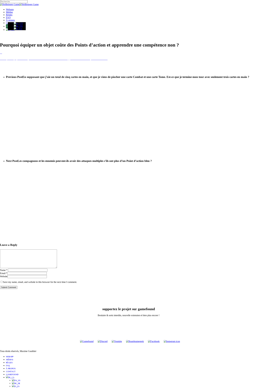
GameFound (12, 374)
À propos (10, 368)
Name (3, 270)
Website (3, 276)
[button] (128, 55)
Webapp (9, 356)
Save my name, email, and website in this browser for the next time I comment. (40, 282)
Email (3, 273)
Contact (10, 371)
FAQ (8, 365)
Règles (9, 362)
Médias (9, 359)
